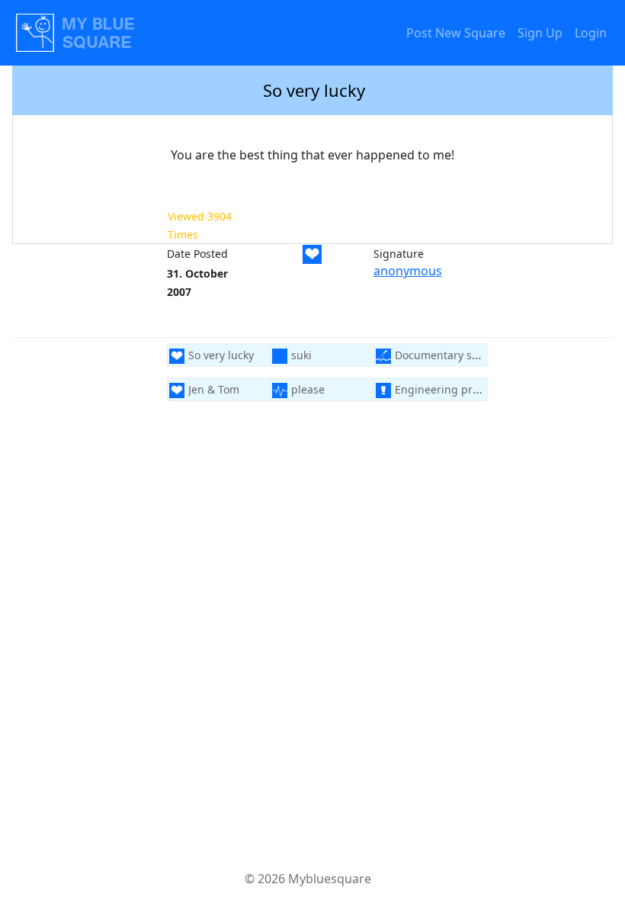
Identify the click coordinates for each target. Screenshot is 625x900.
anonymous (407, 270)
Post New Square (455, 32)
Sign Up (540, 32)
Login (591, 32)
